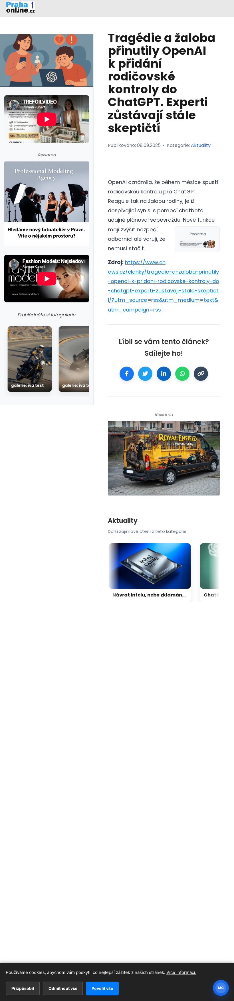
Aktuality (201, 145)
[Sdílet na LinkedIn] (164, 374)
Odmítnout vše (63, 988)
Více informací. (181, 972)
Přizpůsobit (22, 988)
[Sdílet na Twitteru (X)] (145, 374)
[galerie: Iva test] (30, 359)
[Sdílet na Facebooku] (127, 374)
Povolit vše (102, 988)
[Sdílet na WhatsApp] (182, 374)
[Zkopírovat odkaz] (201, 374)
